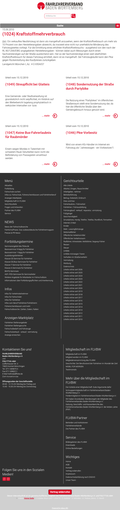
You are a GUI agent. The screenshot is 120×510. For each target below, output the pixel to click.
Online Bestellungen (74, 448)
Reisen (66, 244)
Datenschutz (69, 266)
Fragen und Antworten (14, 207)
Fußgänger (68, 213)
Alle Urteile (68, 185)
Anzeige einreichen (12, 335)
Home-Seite (29, 498)
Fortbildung (9, 189)
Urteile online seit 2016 (73, 301)
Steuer (66, 248)
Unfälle (66, 251)
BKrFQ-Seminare (12, 271)
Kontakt (69, 468)
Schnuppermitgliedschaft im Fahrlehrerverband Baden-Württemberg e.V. (88, 391)
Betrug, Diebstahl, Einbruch (75, 198)
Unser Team (71, 480)
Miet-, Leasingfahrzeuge (73, 229)
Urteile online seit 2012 (73, 313)
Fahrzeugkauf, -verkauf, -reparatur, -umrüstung (82, 210)
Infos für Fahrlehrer (12, 300)
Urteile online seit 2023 (73, 279)
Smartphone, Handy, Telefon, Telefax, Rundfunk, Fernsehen (88, 220)
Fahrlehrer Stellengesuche (15, 326)
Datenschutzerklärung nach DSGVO (80, 477)
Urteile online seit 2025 (73, 273)
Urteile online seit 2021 (73, 285)
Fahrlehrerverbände (74, 426)
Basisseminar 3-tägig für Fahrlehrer (19, 249)
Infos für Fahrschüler (13, 297)
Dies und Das (69, 201)
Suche (60, 25)
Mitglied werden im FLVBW (77, 357)
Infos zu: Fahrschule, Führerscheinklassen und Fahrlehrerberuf (30, 195)
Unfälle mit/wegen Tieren (74, 254)
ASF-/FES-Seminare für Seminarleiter (20, 274)
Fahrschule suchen (12, 192)
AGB (67, 465)
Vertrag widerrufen (73, 471)
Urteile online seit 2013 (73, 310)
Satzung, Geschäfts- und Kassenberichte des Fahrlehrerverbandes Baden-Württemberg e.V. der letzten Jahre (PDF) (92, 407)
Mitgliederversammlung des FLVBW (80, 360)
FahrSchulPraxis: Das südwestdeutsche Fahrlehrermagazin (29, 230)
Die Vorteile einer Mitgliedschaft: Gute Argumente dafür (88, 387)
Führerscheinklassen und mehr (17, 306)
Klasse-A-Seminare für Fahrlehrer (18, 268)
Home (68, 461)
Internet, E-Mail (70, 223)
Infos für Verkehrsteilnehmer (16, 294)
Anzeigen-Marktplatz (13, 198)
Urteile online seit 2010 (73, 319)
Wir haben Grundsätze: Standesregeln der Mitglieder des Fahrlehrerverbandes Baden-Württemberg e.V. (89, 400)
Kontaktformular (12, 377)
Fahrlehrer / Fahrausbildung (75, 207)
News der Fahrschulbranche (16, 227)
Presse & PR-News (12, 233)
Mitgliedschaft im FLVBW (15, 201)
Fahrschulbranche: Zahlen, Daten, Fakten (21, 309)
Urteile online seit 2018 (73, 294)
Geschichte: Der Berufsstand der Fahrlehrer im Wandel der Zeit (92, 363)
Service (8, 213)
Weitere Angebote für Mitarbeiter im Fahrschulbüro (25, 277)
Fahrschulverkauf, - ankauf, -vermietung (21, 332)
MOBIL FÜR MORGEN (74, 366)
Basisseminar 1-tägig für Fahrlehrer (19, 252)
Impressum (70, 474)
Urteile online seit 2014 (73, 307)
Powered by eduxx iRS (60, 508)
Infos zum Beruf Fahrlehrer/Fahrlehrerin (21, 303)
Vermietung (68, 260)
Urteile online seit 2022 (73, 282)
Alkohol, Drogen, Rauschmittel (76, 189)
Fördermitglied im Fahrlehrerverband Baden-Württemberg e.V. (91, 396)
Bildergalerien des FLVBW (76, 442)
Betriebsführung (70, 195)
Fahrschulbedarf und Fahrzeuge (18, 329)
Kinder (66, 226)
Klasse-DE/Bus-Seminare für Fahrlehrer (21, 262)
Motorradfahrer (70, 232)
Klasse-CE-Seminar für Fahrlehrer (18, 258)
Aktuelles (8, 185)
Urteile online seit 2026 (73, 269)
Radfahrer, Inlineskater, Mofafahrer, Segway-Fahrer (84, 241)
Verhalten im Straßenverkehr (75, 257)
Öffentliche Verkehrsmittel (74, 235)
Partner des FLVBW (13, 210)
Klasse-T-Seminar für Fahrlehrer (18, 265)
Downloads (70, 445)
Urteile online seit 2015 (73, 304)
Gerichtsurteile (11, 204)
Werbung (67, 263)
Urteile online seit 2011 (73, 316)
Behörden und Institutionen (77, 422)
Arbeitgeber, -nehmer (72, 192)
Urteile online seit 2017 (73, 297)
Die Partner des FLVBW (75, 429)
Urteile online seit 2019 (73, 291)
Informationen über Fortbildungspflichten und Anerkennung (29, 280)
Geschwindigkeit (70, 216)
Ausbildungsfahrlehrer (14, 255)
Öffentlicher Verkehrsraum (74, 238)
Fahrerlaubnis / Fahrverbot (74, 204)
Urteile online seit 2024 (73, 276)
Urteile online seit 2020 (73, 288)
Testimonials (71, 369)
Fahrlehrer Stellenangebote (16, 322)
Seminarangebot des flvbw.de (17, 246)
